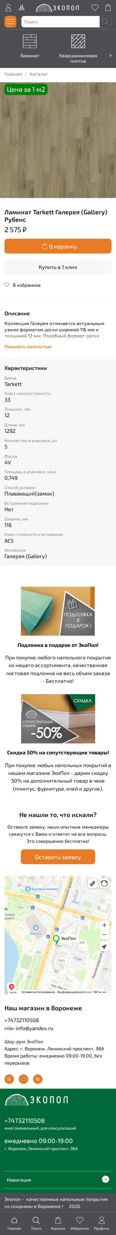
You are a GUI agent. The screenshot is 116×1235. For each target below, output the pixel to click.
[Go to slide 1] (5, 194)
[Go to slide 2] (9, 194)
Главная (13, 74)
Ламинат (30, 55)
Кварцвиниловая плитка (78, 58)
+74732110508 (21, 1020)
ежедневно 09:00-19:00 (38, 1140)
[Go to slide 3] (13, 194)
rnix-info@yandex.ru (28, 1028)
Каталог (39, 74)
